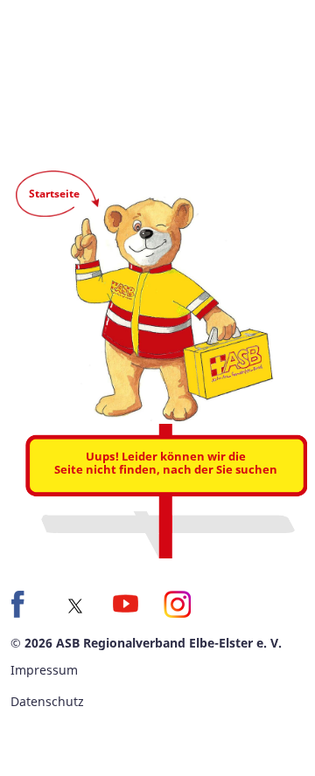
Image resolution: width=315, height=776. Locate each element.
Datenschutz (47, 701)
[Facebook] (24, 604)
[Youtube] (126, 604)
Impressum (44, 670)
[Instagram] (177, 604)
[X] (75, 606)
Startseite (54, 193)
